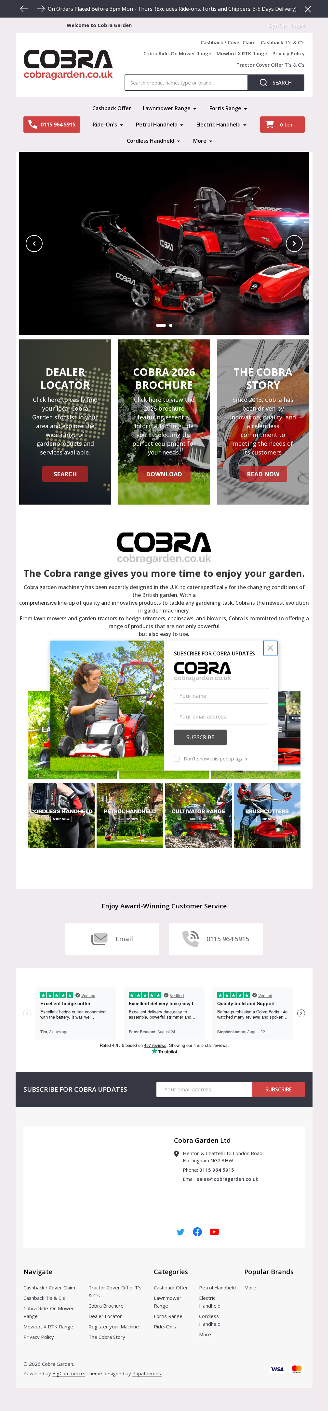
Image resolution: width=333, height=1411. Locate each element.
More (199, 140)
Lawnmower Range (167, 108)
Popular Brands (269, 1271)
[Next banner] (294, 243)
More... (251, 1287)
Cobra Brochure (106, 1305)
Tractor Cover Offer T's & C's (270, 64)
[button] (270, 647)
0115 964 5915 (216, 1170)
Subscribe (278, 1089)
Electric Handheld (218, 124)
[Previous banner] (34, 243)
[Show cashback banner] (170, 325)
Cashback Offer (111, 108)
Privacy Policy (289, 53)
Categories (171, 1271)
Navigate (37, 1271)
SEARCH (65, 474)
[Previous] (24, 8)
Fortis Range (225, 108)
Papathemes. (147, 1373)
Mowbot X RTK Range (242, 53)
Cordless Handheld (150, 140)
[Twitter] (180, 1231)
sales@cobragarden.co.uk (227, 1179)
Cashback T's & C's (283, 42)
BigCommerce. (68, 1373)
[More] (194, 108)
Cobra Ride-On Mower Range (177, 53)
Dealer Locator (105, 1316)
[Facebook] (197, 1231)
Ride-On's (105, 124)
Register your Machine (113, 1326)
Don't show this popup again (215, 758)
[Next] (40, 8)
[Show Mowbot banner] (161, 325)
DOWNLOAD (164, 474)
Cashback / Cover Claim (228, 42)
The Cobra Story (106, 1337)
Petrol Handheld (157, 124)
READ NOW (263, 474)
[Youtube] (214, 1231)
